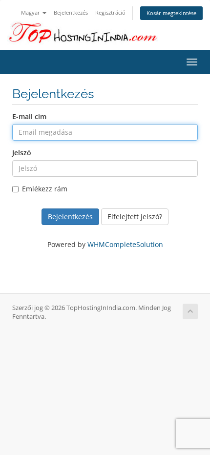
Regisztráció (110, 12)
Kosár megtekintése (171, 13)
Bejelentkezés (71, 12)
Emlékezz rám (44, 188)
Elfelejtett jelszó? (134, 216)
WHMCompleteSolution (125, 244)
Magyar (31, 12)
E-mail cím (29, 116)
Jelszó (21, 152)
